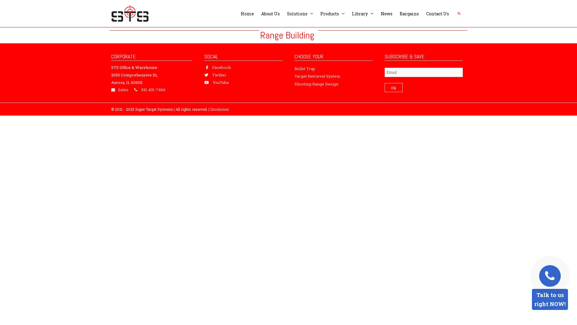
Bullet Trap (305, 68)
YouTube (221, 82)
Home (247, 14)
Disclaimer (219, 109)
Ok (393, 88)
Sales (123, 89)
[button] (459, 13)
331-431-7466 (153, 89)
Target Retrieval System (317, 76)
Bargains (409, 14)
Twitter (219, 75)
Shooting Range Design (316, 84)
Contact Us (437, 14)
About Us (270, 14)
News (386, 14)
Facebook (221, 67)
